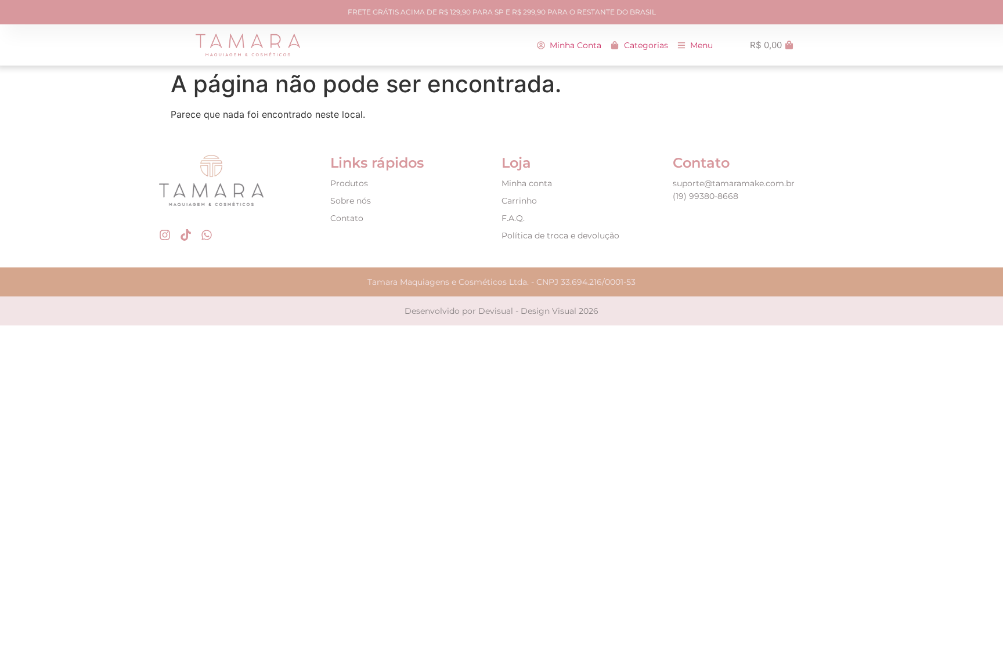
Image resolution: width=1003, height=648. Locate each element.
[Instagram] (165, 235)
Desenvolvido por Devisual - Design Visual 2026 (501, 311)
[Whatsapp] (206, 235)
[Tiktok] (186, 235)
